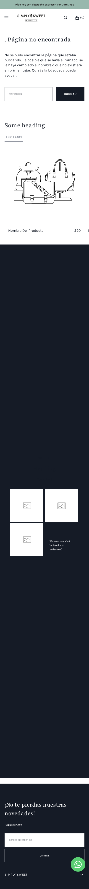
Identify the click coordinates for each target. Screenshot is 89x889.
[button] (65, 18)
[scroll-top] (78, 879)
